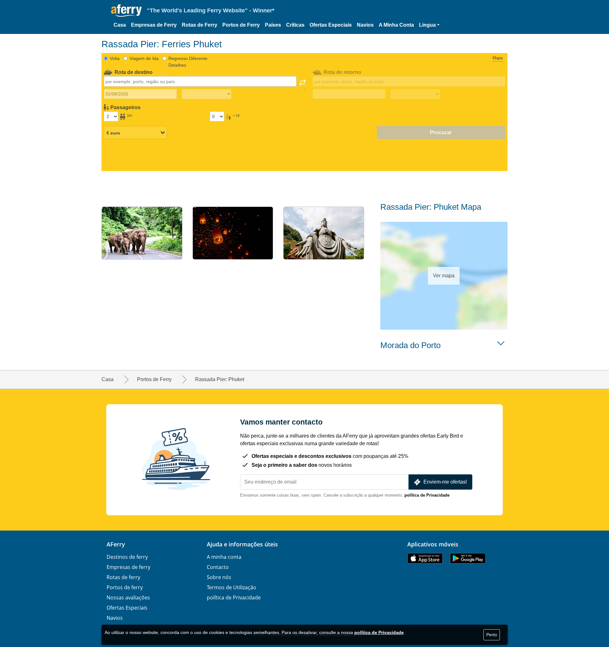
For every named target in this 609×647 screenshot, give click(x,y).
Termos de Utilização (231, 587)
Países (273, 25)
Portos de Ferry (241, 25)
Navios (365, 25)
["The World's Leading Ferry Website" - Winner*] (126, 11)
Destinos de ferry (127, 556)
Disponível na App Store (425, 558)
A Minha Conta (396, 25)
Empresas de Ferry (154, 25)
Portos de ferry (125, 587)
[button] (429, 25)
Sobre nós (219, 577)
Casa (120, 25)
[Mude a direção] (302, 84)
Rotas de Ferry (199, 25)
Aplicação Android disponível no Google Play (468, 558)
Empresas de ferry (128, 567)
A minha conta (224, 556)
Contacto (218, 567)
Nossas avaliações (128, 597)
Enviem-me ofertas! (445, 482)
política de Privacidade (426, 495)
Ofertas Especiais (331, 25)
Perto (491, 634)
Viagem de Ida (144, 58)
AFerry (116, 544)
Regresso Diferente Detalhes (187, 62)
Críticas (295, 25)
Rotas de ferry (123, 577)
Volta (115, 58)
